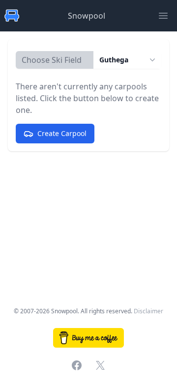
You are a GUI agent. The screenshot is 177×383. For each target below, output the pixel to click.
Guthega (113, 59)
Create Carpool (62, 133)
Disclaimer (148, 311)
